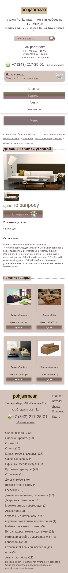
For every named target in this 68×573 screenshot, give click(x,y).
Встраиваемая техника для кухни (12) (29, 531)
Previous (9, 194)
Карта (56, 416)
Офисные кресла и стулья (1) (24, 464)
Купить (18, 327)
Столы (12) (12, 443)
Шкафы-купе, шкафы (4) (20, 484)
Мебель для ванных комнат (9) (25, 526)
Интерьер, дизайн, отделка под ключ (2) (30, 536)
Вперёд (59, 170)
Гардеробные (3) (16, 541)
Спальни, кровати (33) (19, 438)
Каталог (34, 95)
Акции (34, 102)
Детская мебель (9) (17, 479)
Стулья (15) (12, 448)
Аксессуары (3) (15, 510)
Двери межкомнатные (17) (22, 500)
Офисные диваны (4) (18, 458)
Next (60, 194)
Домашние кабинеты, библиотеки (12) (29, 495)
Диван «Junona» (49, 367)
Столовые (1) (13, 474)
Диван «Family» (19, 367)
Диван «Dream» (19, 315)
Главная (34, 88)
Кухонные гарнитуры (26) (21, 469)
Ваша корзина (15, 74)
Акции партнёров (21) (19, 557)
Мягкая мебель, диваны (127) (24, 453)
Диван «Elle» (49, 315)
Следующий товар (54, 134)
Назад (8, 170)
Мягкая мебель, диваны (48, 138)
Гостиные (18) (14, 490)
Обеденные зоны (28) (19, 432)
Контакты (34, 109)
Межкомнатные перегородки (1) (25, 505)
